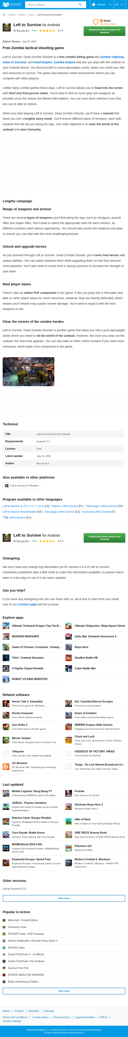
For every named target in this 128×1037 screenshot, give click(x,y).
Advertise (33, 1011)
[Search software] (80, 4)
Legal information (84, 1017)
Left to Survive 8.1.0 (14, 888)
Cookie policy (40, 1017)
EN (116, 4)
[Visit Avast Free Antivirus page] (104, 22)
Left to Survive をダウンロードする (23, 506)
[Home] (4, 14)
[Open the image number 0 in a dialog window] (28, 371)
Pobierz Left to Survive (64, 506)
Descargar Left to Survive (59, 511)
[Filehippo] (12, 4)
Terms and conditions (15, 1017)
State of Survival (14, 62)
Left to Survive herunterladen (20, 511)
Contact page (27, 604)
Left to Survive (36, 24)
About (6, 1011)
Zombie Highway (112, 57)
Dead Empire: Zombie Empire (55, 62)
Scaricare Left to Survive (96, 511)
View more (64, 898)
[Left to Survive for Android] (7, 27)
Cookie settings (12, 1021)
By (21, 30)
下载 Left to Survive (14, 517)
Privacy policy (61, 1017)
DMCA (104, 1017)
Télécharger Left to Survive (101, 506)
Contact (19, 1011)
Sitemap (49, 1011)
